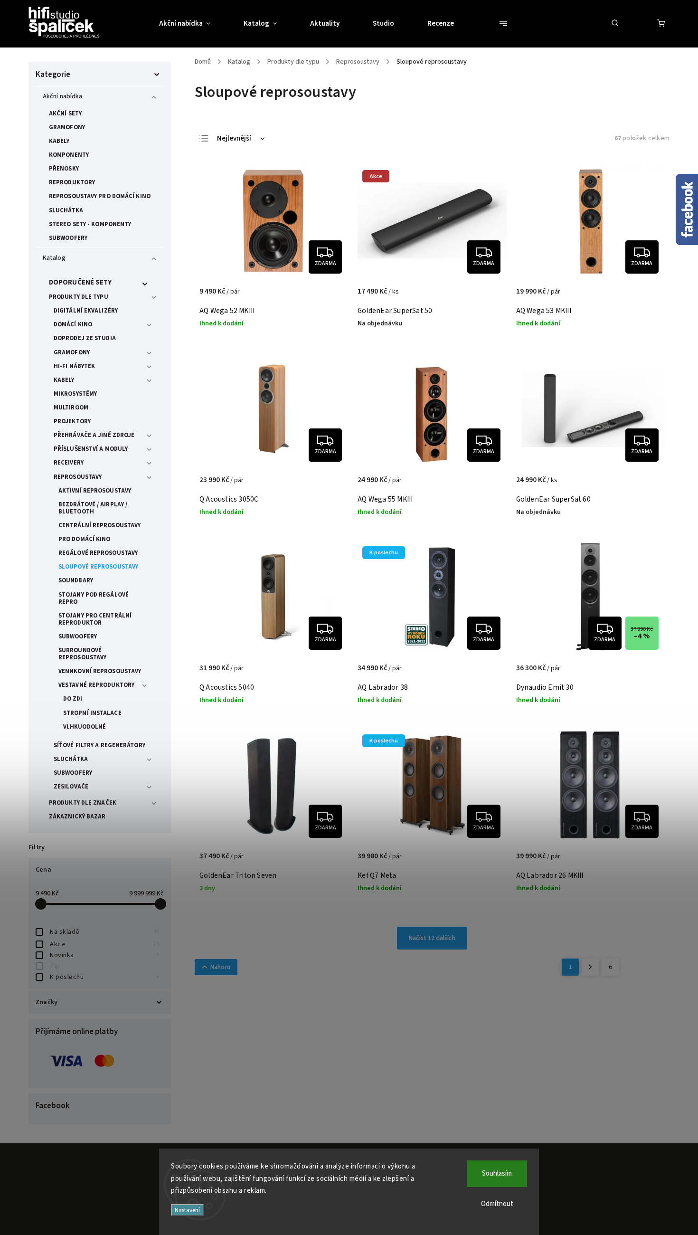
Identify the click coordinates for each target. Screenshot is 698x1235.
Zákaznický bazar (77, 816)
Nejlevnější (234, 138)
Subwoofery (68, 238)
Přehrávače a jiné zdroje (94, 435)
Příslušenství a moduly (91, 449)
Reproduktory (72, 182)
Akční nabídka (62, 96)
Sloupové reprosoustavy (98, 566)
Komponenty (69, 155)
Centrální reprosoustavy (99, 525)
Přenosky (64, 168)
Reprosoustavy (78, 477)
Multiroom (71, 407)
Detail (330, 296)
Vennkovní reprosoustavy (99, 671)
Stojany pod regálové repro (93, 598)
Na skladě (104, 932)
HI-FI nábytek (74, 366)
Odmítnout (497, 1204)
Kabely (59, 141)
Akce (104, 944)
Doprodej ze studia (85, 338)
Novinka (104, 955)
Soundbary (75, 580)
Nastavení (187, 1210)
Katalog (54, 258)
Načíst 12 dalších (432, 938)
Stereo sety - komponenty (90, 224)
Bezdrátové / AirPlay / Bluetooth (92, 508)
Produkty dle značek (82, 802)
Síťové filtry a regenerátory (99, 745)
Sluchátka (66, 210)
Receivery (69, 462)
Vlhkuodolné (84, 726)
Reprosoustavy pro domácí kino (100, 196)
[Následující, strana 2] (590, 967)
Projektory (72, 421)
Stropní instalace (92, 713)
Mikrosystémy (75, 394)
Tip (104, 966)
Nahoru (220, 967)
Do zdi (73, 698)
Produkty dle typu (78, 297)
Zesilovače (71, 786)
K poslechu (104, 977)
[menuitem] (193, 24)
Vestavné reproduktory (96, 685)
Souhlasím (497, 1173)
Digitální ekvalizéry (86, 310)
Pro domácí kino (84, 539)
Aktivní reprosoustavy (94, 490)
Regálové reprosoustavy (98, 553)
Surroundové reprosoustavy (82, 654)
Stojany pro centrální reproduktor (95, 619)
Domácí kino (73, 324)
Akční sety (65, 113)
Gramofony (67, 127)
